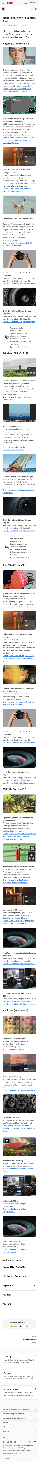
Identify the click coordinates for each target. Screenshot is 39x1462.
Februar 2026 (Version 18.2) (14, 1267)
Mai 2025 (7, 1304)
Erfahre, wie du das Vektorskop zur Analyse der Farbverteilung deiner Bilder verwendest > (19, 658)
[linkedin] (15, 1442)
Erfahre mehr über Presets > (13, 1049)
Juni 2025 (7, 1295)
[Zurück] (11, 1341)
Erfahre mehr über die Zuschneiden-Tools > (19, 1090)
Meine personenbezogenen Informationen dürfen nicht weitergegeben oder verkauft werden (16, 1452)
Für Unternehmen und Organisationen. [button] (14, 1418)
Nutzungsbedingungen (8, 1448)
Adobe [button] (5, 1427)
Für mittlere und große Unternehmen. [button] (14, 1414)
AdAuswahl (7, 1458)
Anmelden (33, 3)
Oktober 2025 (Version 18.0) (14, 1276)
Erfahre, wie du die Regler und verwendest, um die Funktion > (19, 836)
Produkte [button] (6, 1431)
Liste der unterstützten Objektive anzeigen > (19, 322)
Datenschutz (29, 1445)
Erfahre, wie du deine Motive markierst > (18, 607)
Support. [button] (5, 1422)
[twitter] (11, 1442)
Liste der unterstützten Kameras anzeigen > (19, 284)
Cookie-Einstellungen (21, 1448)
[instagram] (8, 1442)
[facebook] (4, 1442)
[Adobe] (10, 2)
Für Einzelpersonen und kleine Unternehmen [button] (16, 1409)
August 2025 (8, 1285)
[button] (26, 2)
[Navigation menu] (3, 2)
